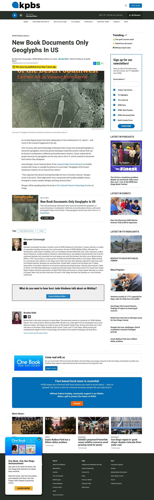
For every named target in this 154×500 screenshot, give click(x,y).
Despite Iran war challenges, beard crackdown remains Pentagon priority (125, 329)
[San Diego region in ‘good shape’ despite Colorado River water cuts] (126, 425)
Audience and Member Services (92, 464)
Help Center (85, 487)
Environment (81, 437)
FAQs (83, 476)
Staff (54, 491)
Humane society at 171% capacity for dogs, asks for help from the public (126, 298)
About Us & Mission (59, 464)
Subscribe (126, 126)
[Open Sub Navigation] (29, 22)
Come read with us (55, 357)
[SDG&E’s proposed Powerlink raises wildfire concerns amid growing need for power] (93, 425)
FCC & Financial (58, 476)
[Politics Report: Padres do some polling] (27, 425)
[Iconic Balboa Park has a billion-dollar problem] (60, 425)
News (26, 22)
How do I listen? (87, 480)
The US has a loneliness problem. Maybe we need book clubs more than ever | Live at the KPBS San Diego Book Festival (125, 180)
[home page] (26, 5)
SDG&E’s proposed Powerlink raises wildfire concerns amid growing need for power (93, 442)
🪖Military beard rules (122, 48)
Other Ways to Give (117, 476)
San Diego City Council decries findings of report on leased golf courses (124, 308)
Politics (47, 437)
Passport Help (86, 483)
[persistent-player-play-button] (14, 15)
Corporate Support (117, 464)
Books (41, 231)
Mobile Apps (57, 480)
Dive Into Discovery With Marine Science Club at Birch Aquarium (124, 221)
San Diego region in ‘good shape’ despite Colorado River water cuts (126, 442)
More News (18, 413)
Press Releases (57, 483)
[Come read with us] (28, 363)
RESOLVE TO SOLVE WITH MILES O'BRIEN (124, 259)
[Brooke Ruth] (16, 317)
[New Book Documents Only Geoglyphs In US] (25, 208)
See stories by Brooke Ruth (36, 333)
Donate (77, 403)
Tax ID (113, 480)
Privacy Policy (57, 487)
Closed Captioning (88, 468)
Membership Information (119, 472)
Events (117, 22)
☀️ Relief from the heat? (122, 43)
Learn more (51, 368)
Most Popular (117, 269)
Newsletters (56, 468)
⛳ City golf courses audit (123, 39)
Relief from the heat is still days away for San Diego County (126, 319)
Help (126, 22)
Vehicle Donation (116, 483)
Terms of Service (58, 495)
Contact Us (85, 472)
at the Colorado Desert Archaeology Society (73, 185)
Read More (44, 213)
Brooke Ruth (63, 59)
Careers (55, 472)
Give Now (135, 5)
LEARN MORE (23, 488)
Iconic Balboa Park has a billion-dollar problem (124, 340)
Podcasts (88, 22)
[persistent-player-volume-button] (21, 15)
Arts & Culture (60, 22)
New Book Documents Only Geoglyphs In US (67, 201)
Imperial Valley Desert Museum (70, 164)
